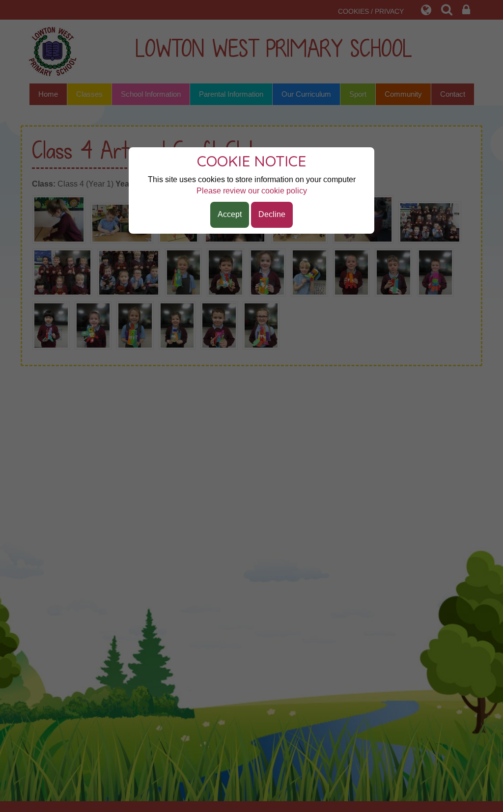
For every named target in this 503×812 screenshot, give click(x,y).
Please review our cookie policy (251, 191)
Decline (271, 214)
